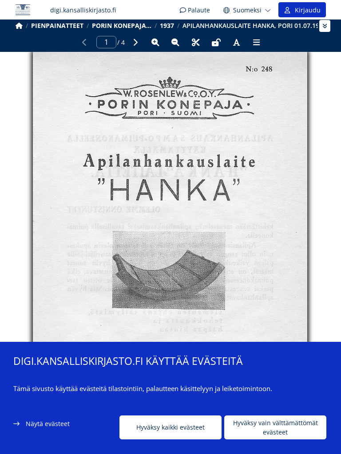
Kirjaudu (306, 10)
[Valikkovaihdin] (324, 26)
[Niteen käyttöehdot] (216, 42)
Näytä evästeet (48, 423)
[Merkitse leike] (196, 42)
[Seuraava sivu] (135, 42)
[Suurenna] (155, 42)
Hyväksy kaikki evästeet (170, 427)
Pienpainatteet (57, 25)
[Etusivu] (19, 25)
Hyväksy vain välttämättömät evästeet (275, 427)
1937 (167, 25)
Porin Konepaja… (121, 25)
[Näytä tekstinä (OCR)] (236, 42)
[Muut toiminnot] (257, 42)
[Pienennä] (175, 42)
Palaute (198, 10)
